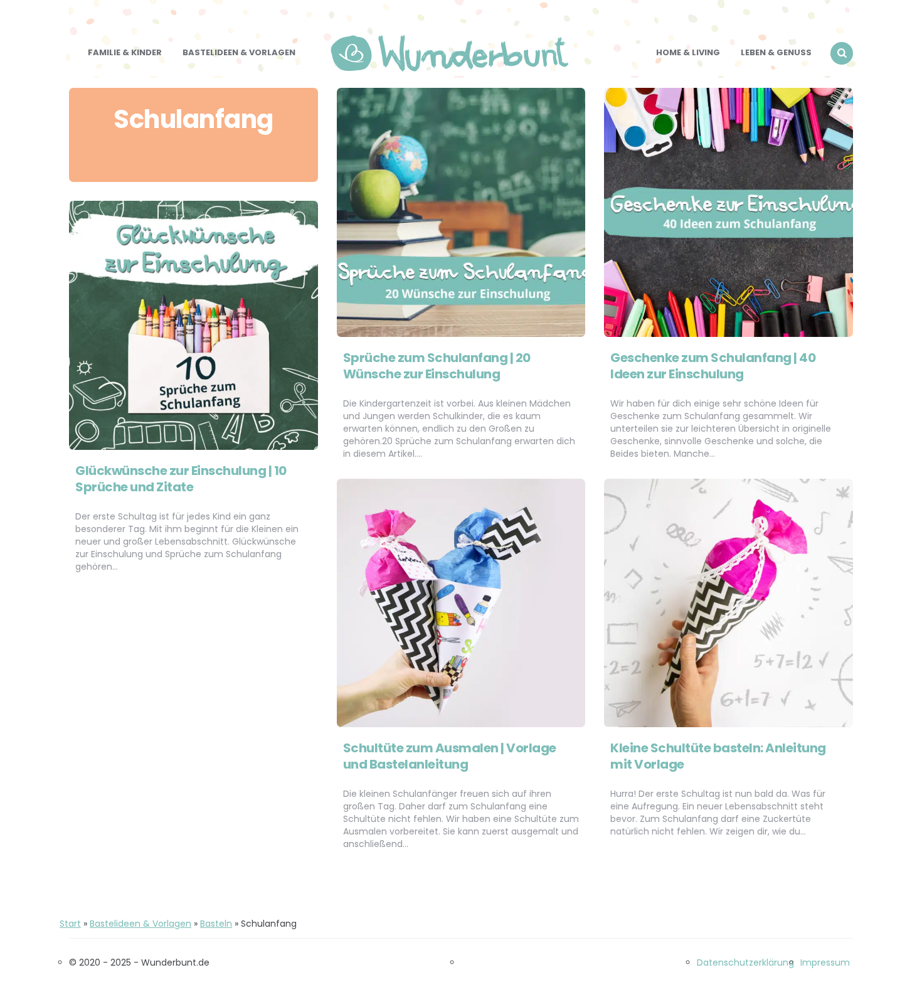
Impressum (825, 962)
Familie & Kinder (125, 52)
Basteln (216, 923)
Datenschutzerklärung (745, 962)
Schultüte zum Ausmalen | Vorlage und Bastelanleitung (449, 756)
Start (70, 923)
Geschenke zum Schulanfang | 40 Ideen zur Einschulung (712, 366)
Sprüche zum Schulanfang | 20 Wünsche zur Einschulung (437, 366)
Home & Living (688, 52)
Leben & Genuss (776, 52)
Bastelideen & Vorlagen (239, 52)
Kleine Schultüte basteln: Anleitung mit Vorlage (718, 756)
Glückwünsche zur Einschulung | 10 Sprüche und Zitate (181, 479)
